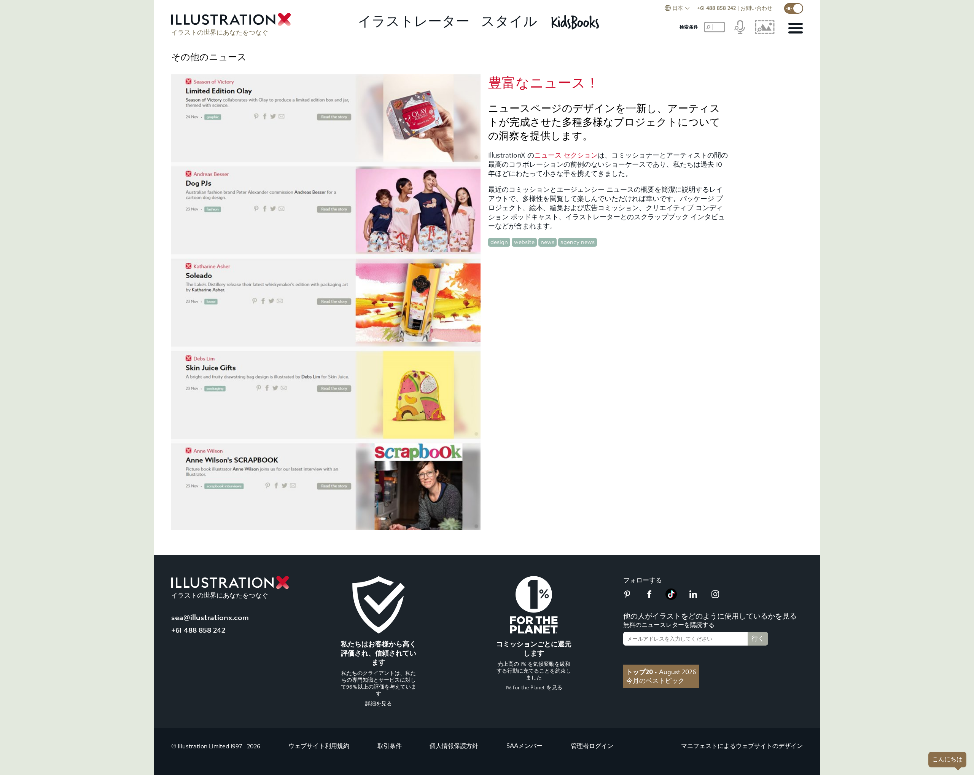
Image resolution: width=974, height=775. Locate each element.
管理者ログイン (592, 745)
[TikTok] (671, 597)
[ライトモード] (793, 8)
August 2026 (661, 672)
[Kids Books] (576, 22)
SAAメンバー (524, 745)
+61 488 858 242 (716, 8)
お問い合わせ (756, 8)
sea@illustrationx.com (210, 617)
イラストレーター (413, 21)
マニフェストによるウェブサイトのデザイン (742, 745)
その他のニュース (209, 57)
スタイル (509, 21)
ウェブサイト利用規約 (318, 745)
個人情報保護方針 (454, 745)
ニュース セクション (566, 155)
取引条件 (389, 745)
